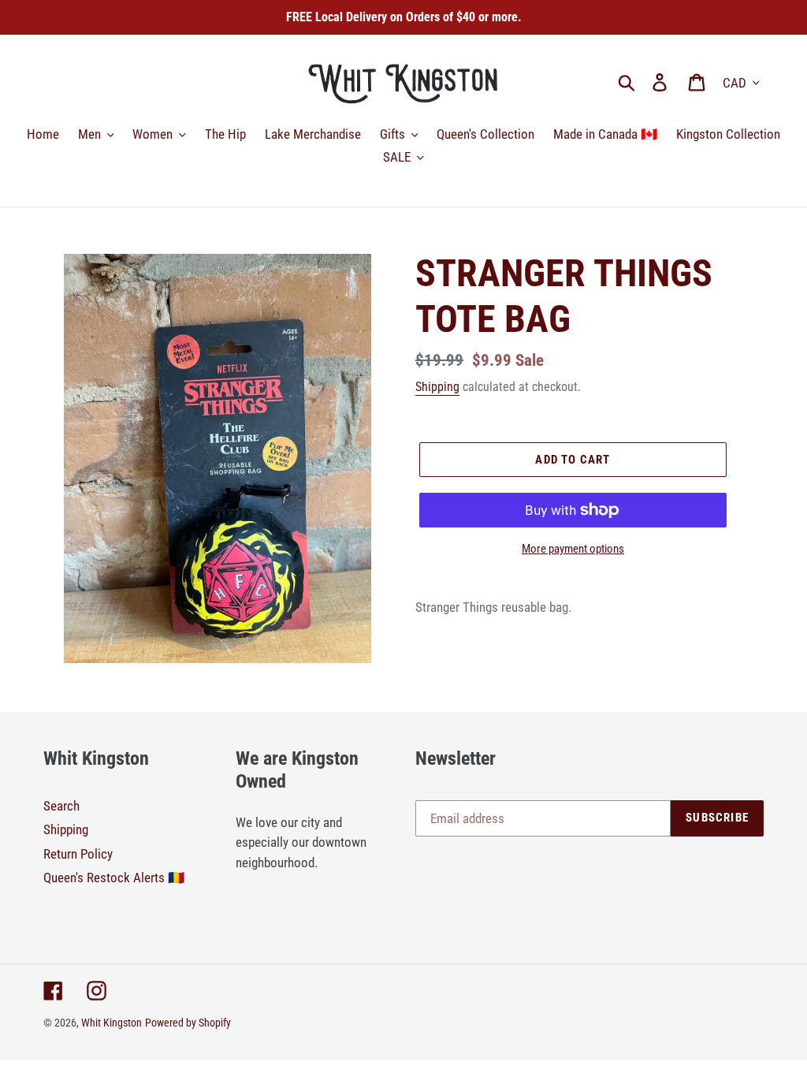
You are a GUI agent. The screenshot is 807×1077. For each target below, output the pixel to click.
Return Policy (78, 854)
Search (61, 806)
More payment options (573, 549)
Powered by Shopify (188, 1022)
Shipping (437, 386)
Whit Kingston (111, 1022)
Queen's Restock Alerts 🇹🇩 (113, 877)
